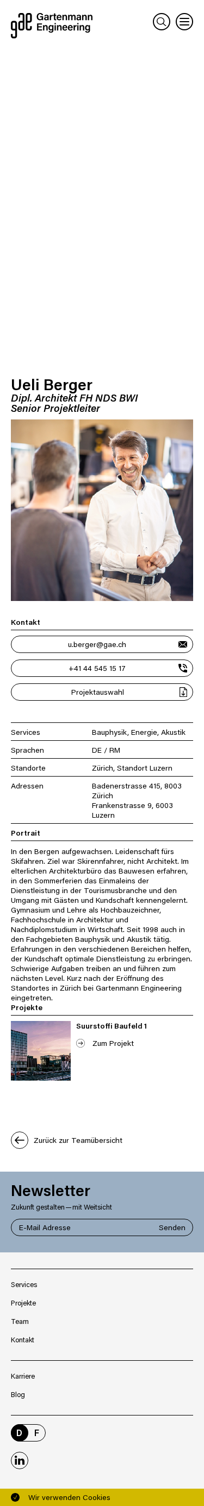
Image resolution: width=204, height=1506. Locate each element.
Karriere (23, 1375)
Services (24, 1284)
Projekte (23, 1302)
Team (20, 1321)
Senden (172, 1227)
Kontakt (22, 1339)
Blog (18, 1394)
